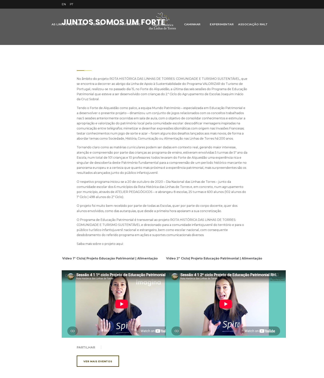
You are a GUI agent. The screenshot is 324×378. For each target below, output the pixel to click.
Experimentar (222, 24)
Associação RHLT (253, 24)
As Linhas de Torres (69, 24)
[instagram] (261, 4)
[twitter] (247, 4)
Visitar (97, 24)
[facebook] (233, 4)
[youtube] (254, 4)
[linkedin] (240, 4)
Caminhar (192, 24)
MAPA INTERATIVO (126, 24)
